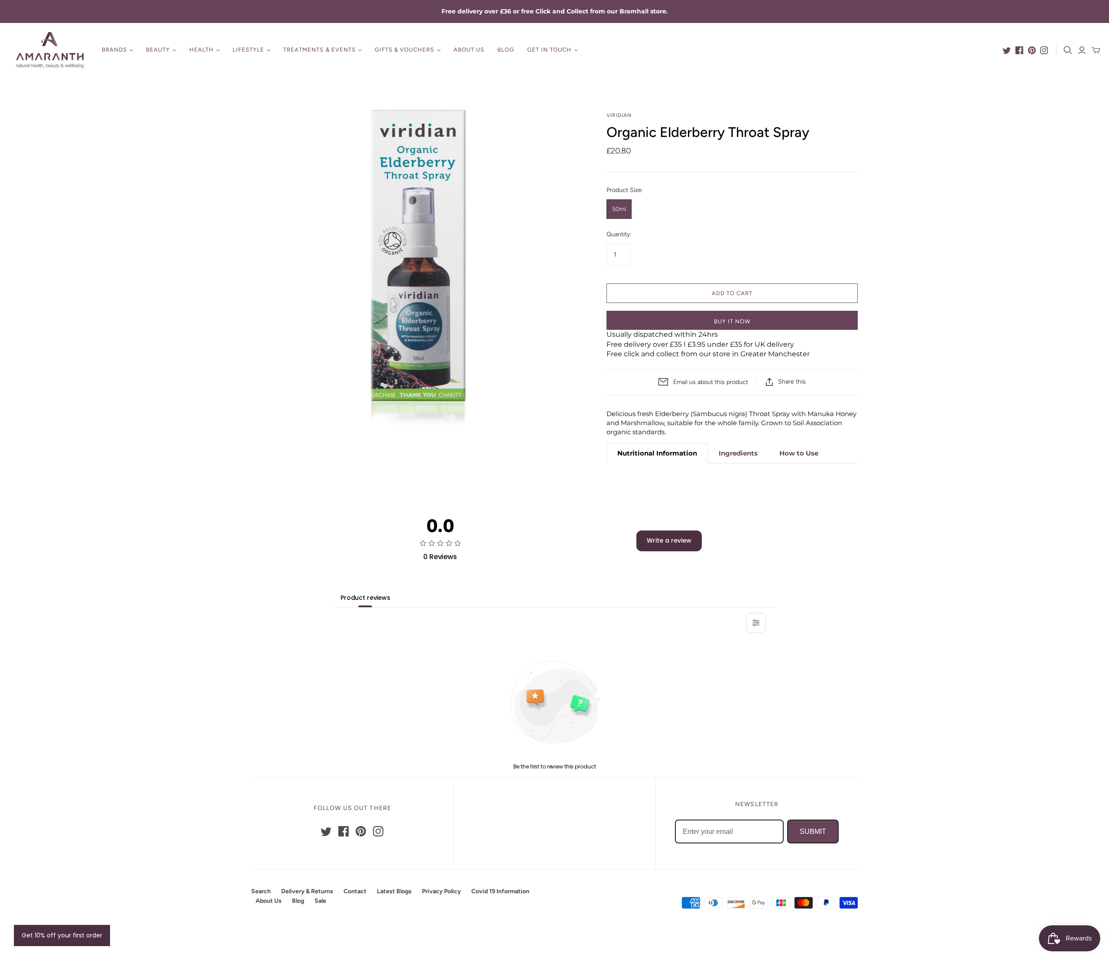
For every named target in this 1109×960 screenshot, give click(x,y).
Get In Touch (549, 49)
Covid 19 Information (500, 891)
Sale (320, 901)
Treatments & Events (319, 49)
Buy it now (732, 321)
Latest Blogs (394, 891)
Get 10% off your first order (62, 935)
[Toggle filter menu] (756, 623)
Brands (114, 49)
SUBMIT (813, 831)
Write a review (669, 540)
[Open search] (1068, 50)
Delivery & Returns (307, 891)
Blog (505, 49)
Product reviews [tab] (365, 597)
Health (201, 49)
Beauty (158, 49)
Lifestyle (248, 49)
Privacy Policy (441, 891)
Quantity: (618, 234)
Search (261, 891)
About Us (469, 49)
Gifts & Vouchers (405, 49)
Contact (355, 891)
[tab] (657, 453)
